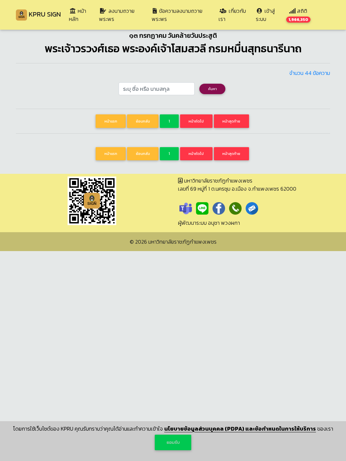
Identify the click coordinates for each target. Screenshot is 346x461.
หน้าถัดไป (196, 121)
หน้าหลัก (82, 15)
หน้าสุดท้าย (231, 121)
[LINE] (202, 208)
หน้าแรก (110, 121)
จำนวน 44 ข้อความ (309, 73)
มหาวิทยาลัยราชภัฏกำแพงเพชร (182, 242)
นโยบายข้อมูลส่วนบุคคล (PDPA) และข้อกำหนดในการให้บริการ (240, 429)
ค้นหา (212, 88)
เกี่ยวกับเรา (232, 15)
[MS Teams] (185, 208)
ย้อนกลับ (143, 121)
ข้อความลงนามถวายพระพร (177, 15)
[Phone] (235, 208)
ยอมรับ (173, 442)
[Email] (252, 208)
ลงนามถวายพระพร (116, 15)
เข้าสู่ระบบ (265, 15)
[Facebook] (218, 208)
